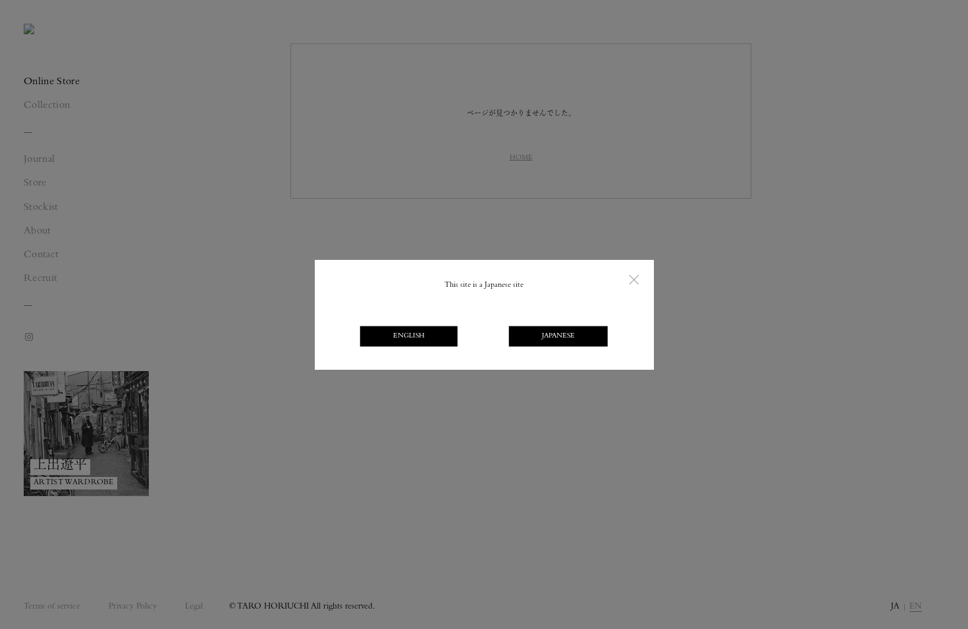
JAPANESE (558, 336)
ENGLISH (409, 336)
